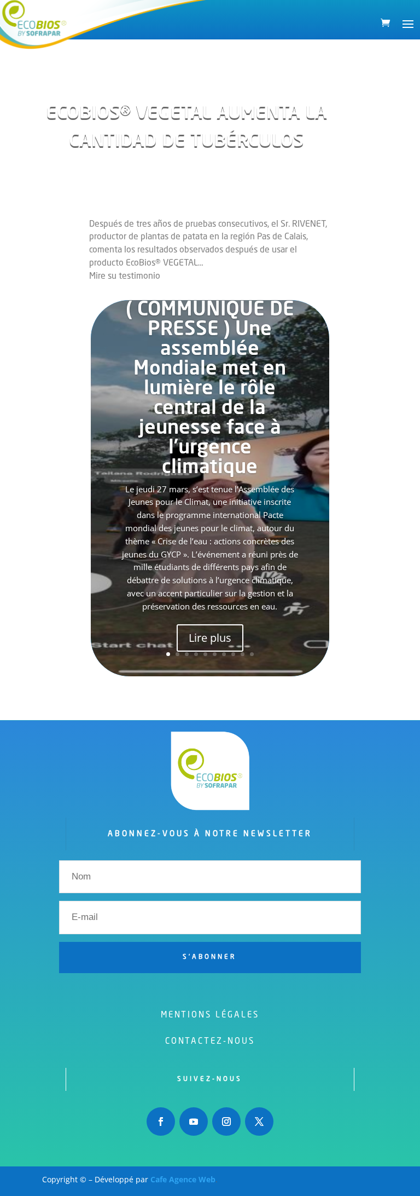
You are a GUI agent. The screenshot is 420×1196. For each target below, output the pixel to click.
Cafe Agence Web (182, 1179)
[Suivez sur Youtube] (193, 1121)
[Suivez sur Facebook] (161, 1121)
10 (252, 654)
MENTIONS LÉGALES (210, 1015)
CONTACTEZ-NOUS (210, 1042)
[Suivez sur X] (259, 1121)
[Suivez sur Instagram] (226, 1121)
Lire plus (210, 637)
